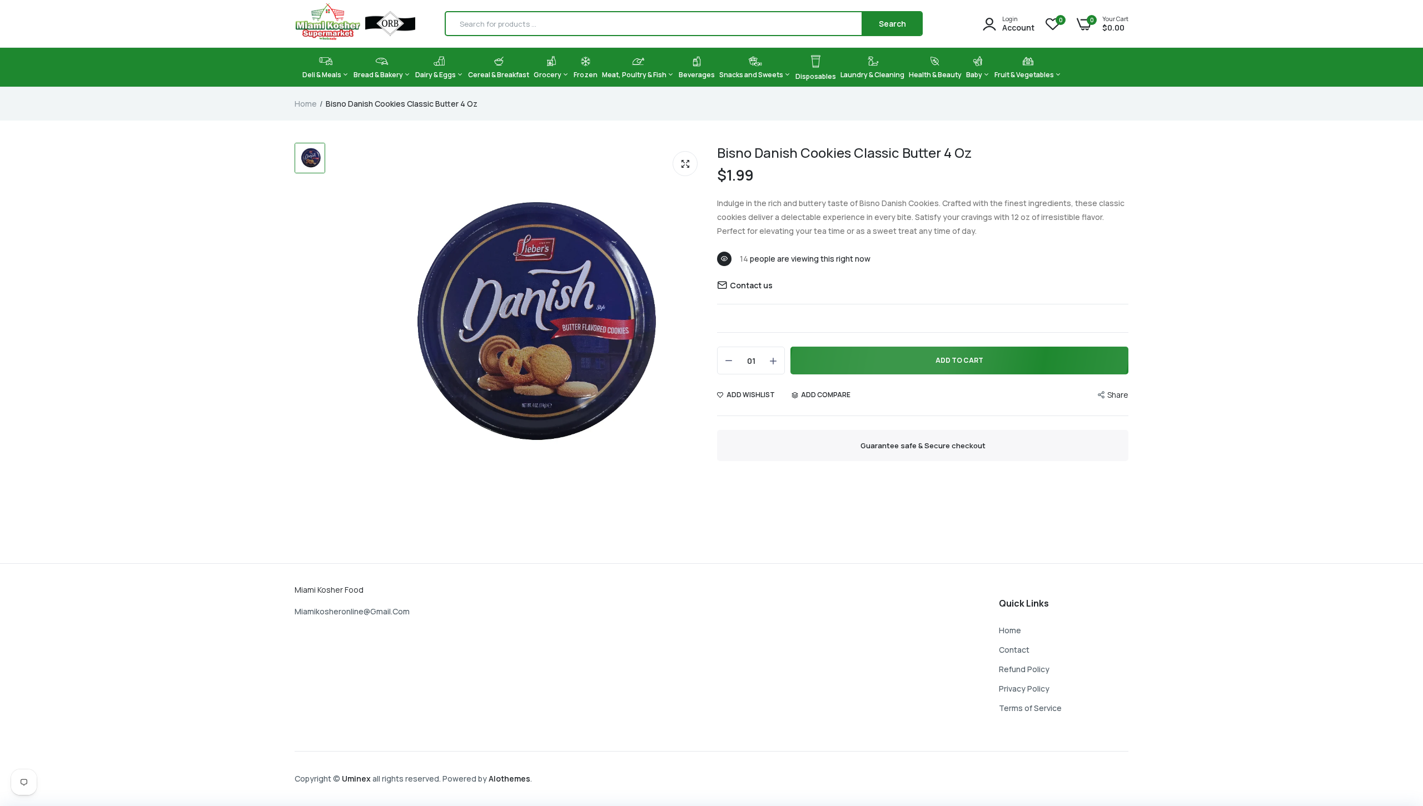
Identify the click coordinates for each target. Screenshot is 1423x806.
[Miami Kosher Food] (355, 24)
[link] (1392, 725)
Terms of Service (1030, 708)
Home (306, 103)
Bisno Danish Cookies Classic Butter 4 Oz (844, 152)
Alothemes (509, 778)
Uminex (356, 778)
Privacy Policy (1024, 688)
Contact (1014, 649)
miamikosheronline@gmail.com (352, 611)
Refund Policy (1024, 669)
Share (1117, 394)
